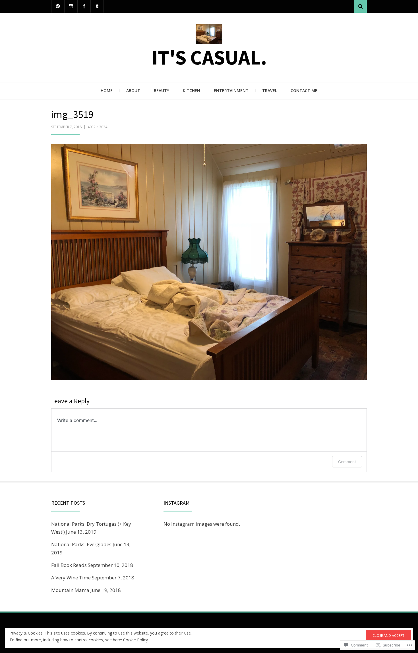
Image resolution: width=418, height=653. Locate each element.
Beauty (161, 90)
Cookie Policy (135, 639)
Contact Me (304, 90)
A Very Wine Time (71, 577)
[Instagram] (71, 6)
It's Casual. (209, 57)
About (133, 90)
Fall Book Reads (69, 565)
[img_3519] (209, 261)
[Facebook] (84, 6)
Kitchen (191, 90)
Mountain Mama (70, 590)
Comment (347, 461)
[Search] (360, 6)
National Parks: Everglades (81, 544)
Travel (269, 90)
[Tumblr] (97, 6)
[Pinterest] (57, 6)
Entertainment (231, 90)
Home (107, 90)
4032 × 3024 (97, 126)
